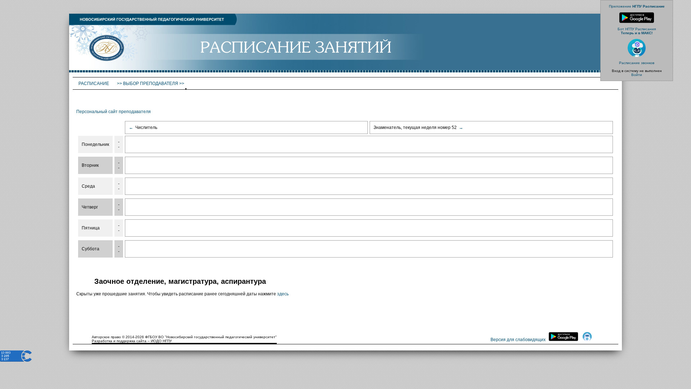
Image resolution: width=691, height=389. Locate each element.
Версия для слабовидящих (518, 339)
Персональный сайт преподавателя (113, 111)
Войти (636, 75)
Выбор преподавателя (150, 83)
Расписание (94, 83)
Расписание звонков (636, 63)
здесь (283, 293)
